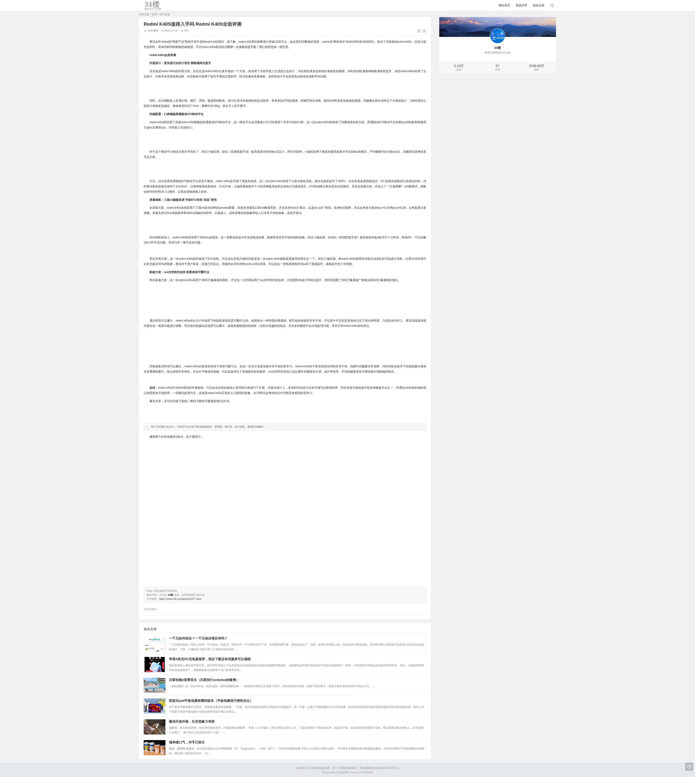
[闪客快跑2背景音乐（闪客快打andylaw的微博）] (154, 685)
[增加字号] (419, 31)
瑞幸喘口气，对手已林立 (187, 742)
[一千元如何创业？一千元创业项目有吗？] (154, 643)
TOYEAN (367, 772)
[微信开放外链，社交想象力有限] (154, 726)
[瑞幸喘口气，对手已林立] (154, 747)
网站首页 (504, 5)
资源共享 (521, 5)
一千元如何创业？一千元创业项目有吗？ (198, 638)
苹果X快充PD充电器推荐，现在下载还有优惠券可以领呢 (210, 659)
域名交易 (538, 5)
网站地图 (365, 768)
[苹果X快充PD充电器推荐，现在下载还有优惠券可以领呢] (154, 664)
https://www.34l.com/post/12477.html (180, 598)
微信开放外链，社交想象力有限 (192, 721)
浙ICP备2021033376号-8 (384, 768)
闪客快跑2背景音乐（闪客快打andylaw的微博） (204, 680)
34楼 (299, 768)
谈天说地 (165, 14)
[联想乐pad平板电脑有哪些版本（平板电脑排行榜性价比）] (154, 706)
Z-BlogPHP (342, 772)
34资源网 (153, 30)
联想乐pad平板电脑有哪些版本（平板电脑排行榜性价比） (211, 700)
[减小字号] (424, 31)
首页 (154, 14)
